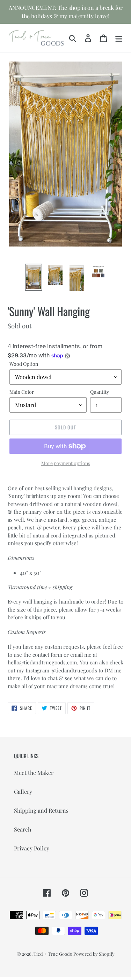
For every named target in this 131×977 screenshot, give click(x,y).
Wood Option (23, 364)
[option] (33, 277)
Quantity (99, 391)
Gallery (23, 791)
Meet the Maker (33, 772)
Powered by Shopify (94, 954)
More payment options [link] (65, 463)
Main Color (21, 391)
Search (22, 829)
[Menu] (118, 38)
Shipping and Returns (41, 810)
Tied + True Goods (53, 954)
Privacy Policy (31, 848)
